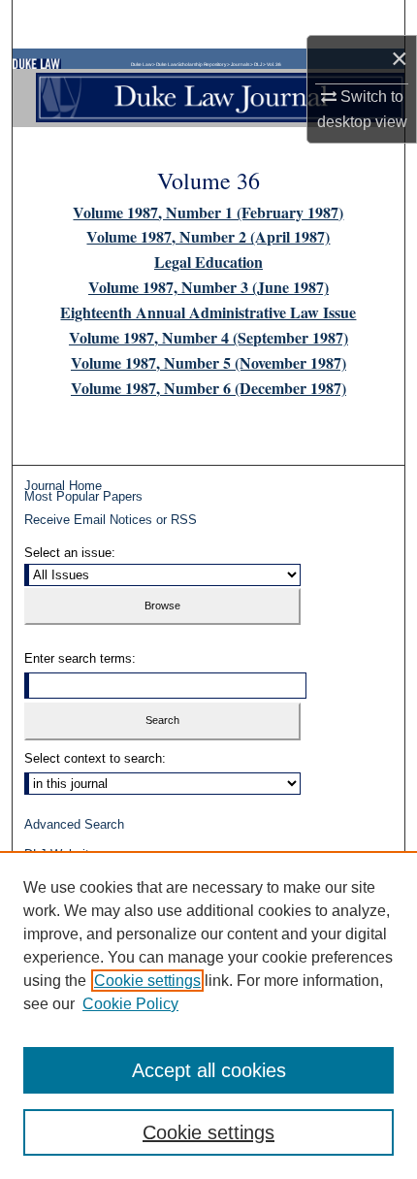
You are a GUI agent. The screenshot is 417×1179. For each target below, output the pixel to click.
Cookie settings (147, 980)
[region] (208, 1015)
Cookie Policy (130, 1004)
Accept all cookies (209, 1070)
